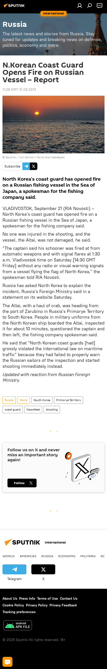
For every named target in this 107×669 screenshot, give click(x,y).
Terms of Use (47, 598)
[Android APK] (18, 625)
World (23, 400)
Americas (28, 556)
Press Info (27, 598)
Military (88, 556)
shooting (52, 409)
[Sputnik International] (14, 7)
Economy (66, 556)
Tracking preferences (19, 612)
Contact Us (68, 598)
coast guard (13, 409)
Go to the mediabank (51, 157)
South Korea (42, 400)
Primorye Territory (68, 400)
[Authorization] (80, 5)
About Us (9, 598)
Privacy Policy (37, 605)
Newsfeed (33, 409)
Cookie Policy (13, 605)
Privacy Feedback (63, 605)
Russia (9, 400)
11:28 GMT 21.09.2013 (19, 89)
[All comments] (7, 662)
